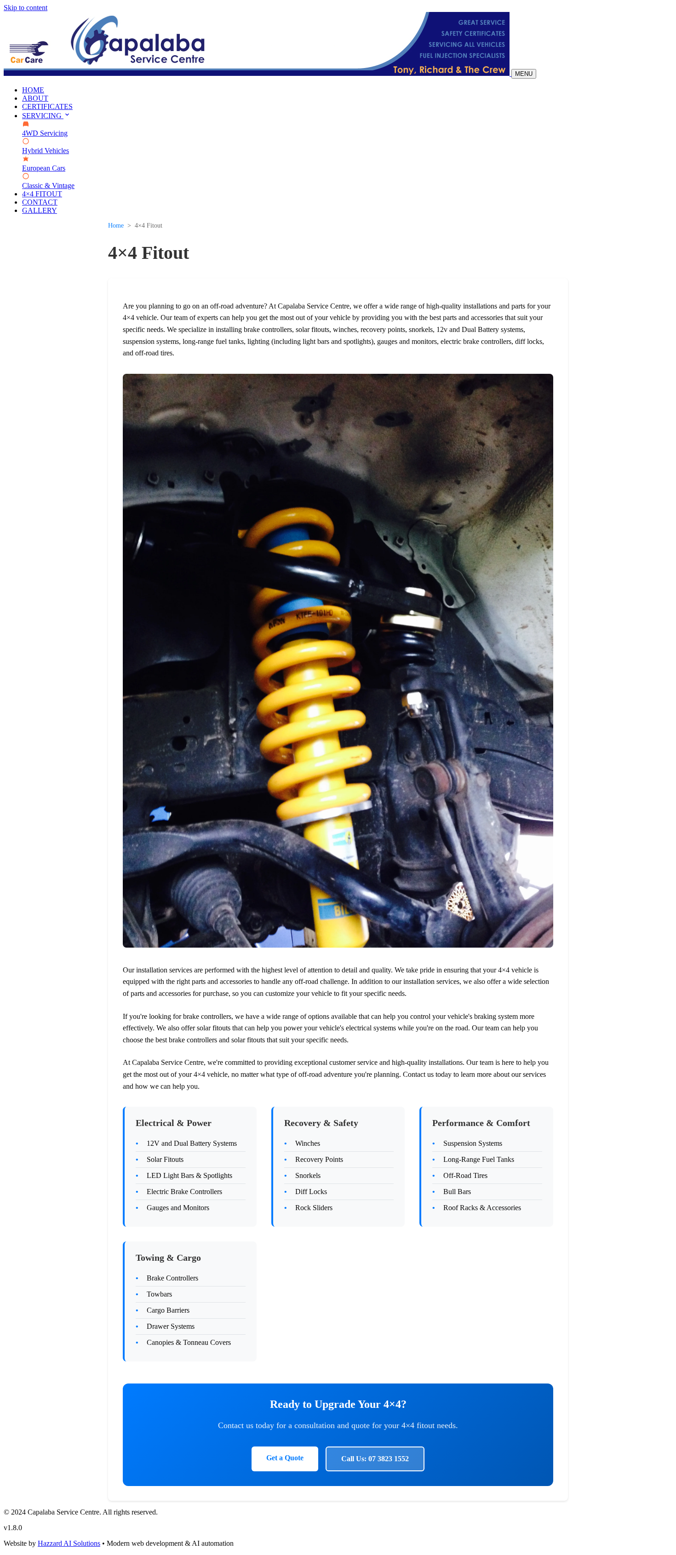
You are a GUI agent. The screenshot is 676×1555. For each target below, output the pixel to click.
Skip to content (25, 7)
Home (116, 225)
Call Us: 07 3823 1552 (375, 1459)
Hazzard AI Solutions (69, 1543)
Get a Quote (285, 1458)
